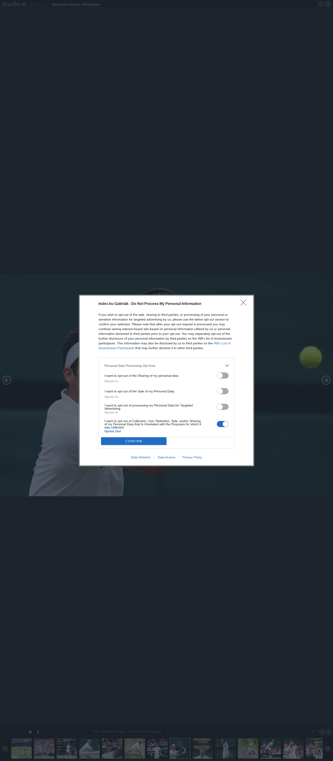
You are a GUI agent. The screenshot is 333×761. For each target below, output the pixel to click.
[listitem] (166, 365)
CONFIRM (133, 441)
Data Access (166, 457)
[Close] (245, 304)
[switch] (223, 375)
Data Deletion (141, 457)
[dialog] (166, 380)
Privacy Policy (192, 457)
